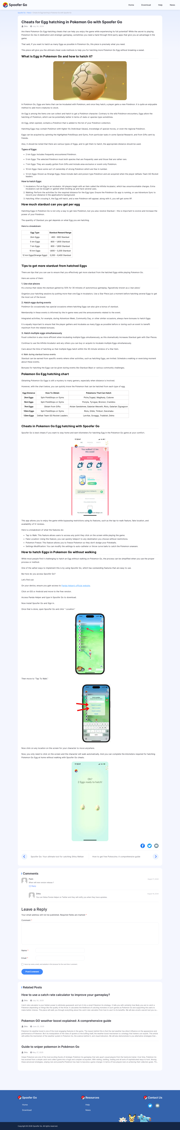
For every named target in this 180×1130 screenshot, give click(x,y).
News (172, 5)
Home (131, 5)
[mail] (156, 846)
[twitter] (149, 846)
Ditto (26, 26)
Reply (34, 886)
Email (24, 958)
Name (24, 950)
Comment (26, 920)
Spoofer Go (18, 4)
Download (146, 5)
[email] (157, 1105)
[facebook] (142, 846)
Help (160, 5)
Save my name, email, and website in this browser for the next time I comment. (51, 964)
